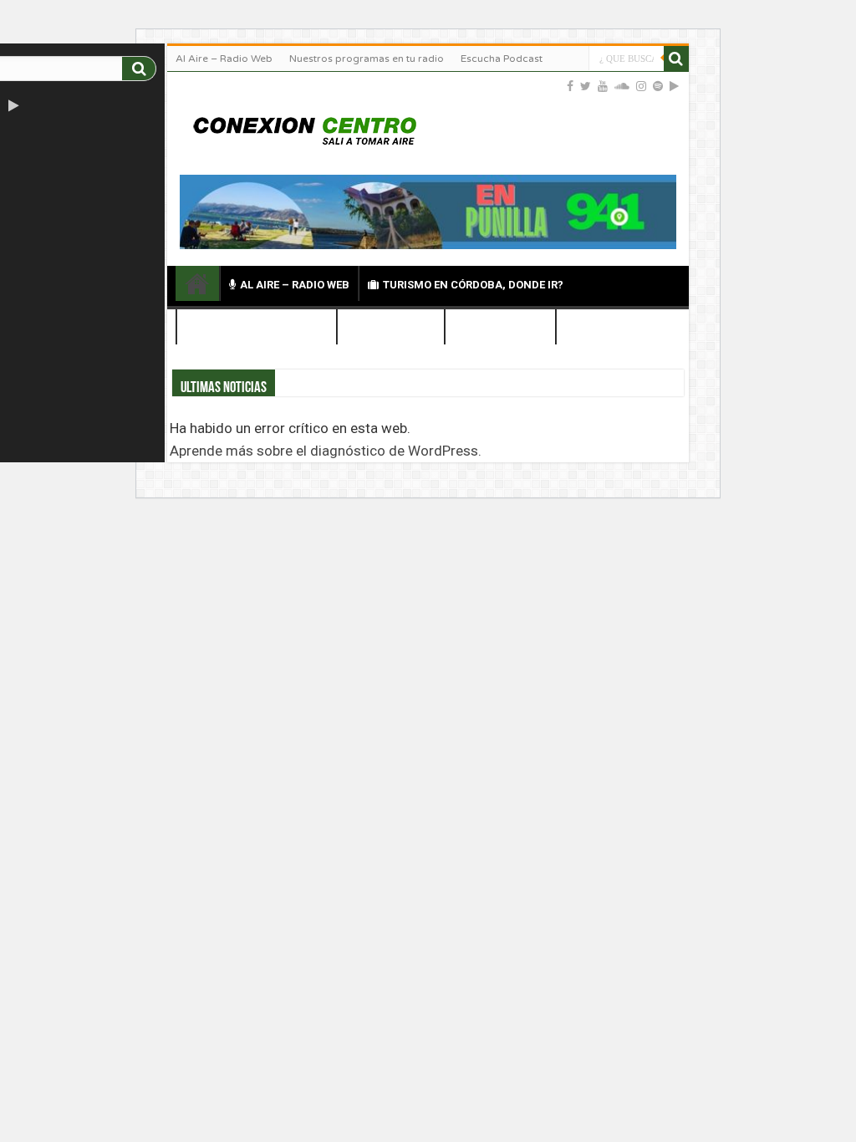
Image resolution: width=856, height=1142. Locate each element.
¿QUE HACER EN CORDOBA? (257, 328)
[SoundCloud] (622, 85)
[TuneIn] (32, 106)
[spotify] (658, 85)
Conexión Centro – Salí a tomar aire (197, 283)
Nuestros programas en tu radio (366, 58)
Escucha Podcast (502, 58)
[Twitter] (585, 85)
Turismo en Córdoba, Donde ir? (473, 284)
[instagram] (641, 85)
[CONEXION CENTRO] (305, 129)
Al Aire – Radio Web (224, 58)
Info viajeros (507, 328)
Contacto (609, 328)
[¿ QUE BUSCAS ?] (138, 68)
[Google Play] (14, 106)
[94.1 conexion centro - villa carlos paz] (428, 210)
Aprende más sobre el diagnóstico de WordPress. (326, 450)
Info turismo (397, 328)
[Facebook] (570, 85)
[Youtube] (602, 85)
